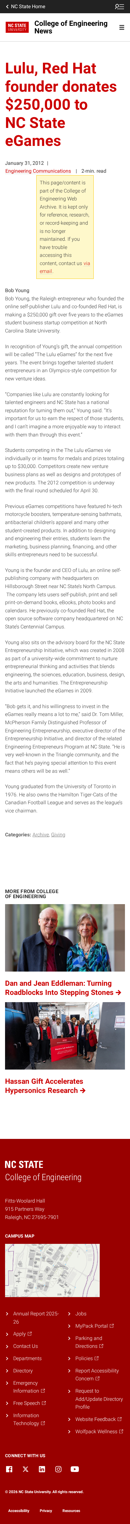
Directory (23, 1371)
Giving (58, 835)
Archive (40, 835)
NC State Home (28, 6)
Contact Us (25, 1346)
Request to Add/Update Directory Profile (99, 1399)
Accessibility (18, 1511)
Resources (71, 1511)
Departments (27, 1358)
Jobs (80, 1314)
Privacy (46, 1511)
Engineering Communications (38, 171)
